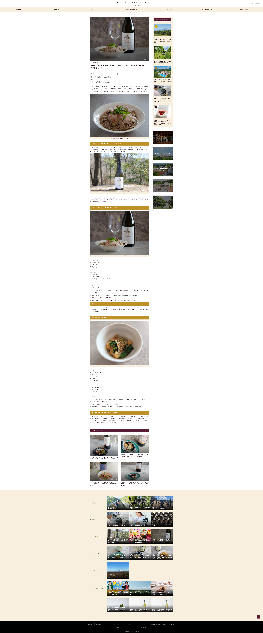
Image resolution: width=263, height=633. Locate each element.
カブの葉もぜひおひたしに (99, 81)
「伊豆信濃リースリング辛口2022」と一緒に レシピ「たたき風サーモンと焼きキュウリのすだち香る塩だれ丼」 (104, 483)
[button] (115, 74)
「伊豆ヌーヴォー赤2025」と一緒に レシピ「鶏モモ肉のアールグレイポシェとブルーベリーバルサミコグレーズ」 (135, 483)
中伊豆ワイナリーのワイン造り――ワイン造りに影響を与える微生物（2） (162, 100)
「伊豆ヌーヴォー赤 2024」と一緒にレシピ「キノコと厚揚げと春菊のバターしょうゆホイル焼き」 (134, 455)
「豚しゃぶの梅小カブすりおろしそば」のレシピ (104, 77)
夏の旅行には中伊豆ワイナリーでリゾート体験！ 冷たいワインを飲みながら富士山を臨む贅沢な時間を (162, 40)
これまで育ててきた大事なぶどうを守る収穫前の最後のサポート (162, 61)
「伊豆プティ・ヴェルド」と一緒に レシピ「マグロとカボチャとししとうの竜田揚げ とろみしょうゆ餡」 (104, 457)
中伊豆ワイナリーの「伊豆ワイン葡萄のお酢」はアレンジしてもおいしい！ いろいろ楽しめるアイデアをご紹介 (162, 122)
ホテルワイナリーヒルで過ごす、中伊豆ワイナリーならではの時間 (162, 80)
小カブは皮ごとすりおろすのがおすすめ (102, 82)
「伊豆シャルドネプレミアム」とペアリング (103, 76)
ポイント (94, 79)
